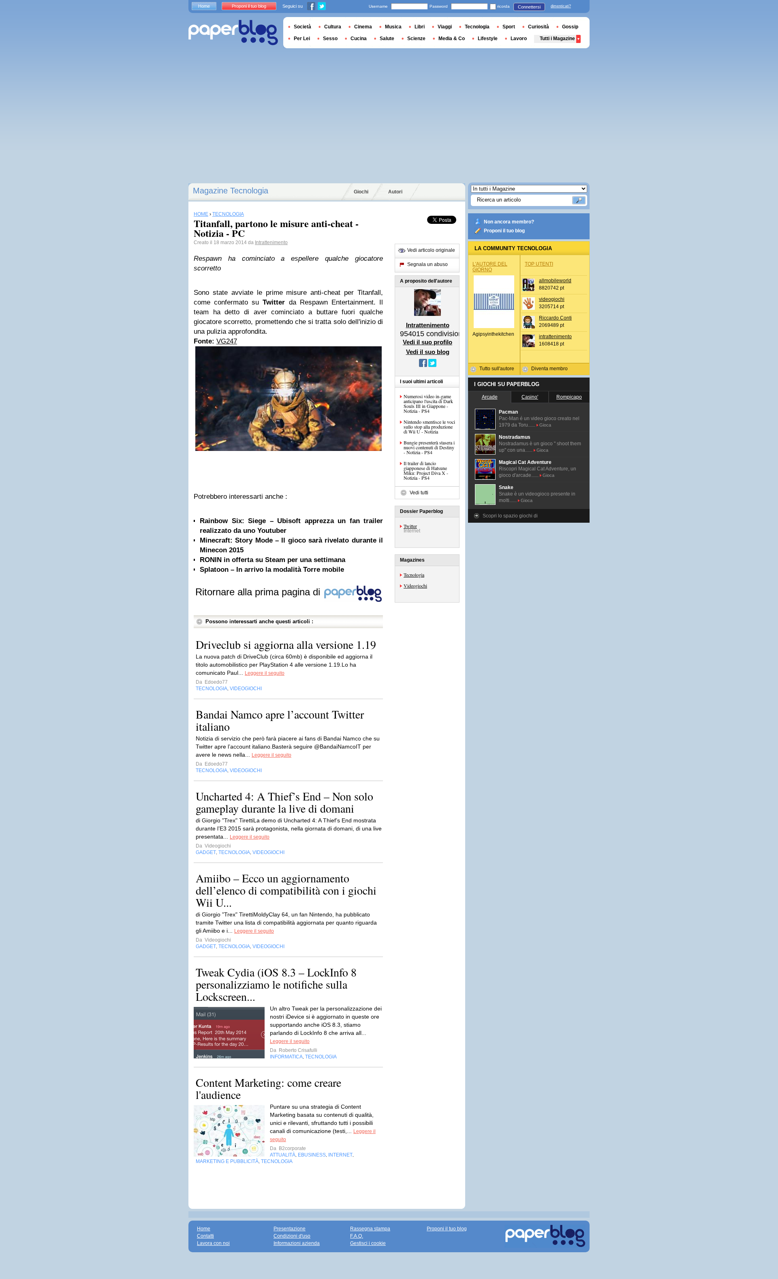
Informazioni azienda (297, 1243)
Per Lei (302, 38)
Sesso (330, 38)
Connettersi (529, 6)
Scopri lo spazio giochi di (510, 516)
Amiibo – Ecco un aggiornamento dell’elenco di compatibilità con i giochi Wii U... (286, 890)
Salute (387, 38)
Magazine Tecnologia (230, 190)
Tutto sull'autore (496, 368)
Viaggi (445, 27)
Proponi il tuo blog (504, 231)
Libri (420, 27)
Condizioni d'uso (292, 1236)
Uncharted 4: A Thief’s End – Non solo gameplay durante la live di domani (284, 802)
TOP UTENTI (539, 264)
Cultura (332, 27)
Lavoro (519, 38)
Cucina (359, 38)
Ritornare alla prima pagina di (259, 591)
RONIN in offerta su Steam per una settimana (272, 560)
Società (302, 27)
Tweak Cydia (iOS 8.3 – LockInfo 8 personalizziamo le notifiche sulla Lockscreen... (276, 984)
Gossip (570, 27)
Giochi (361, 192)
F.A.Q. (356, 1236)
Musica (393, 27)
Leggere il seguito (264, 673)
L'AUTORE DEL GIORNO (489, 267)
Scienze (416, 38)
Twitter (410, 526)
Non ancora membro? (509, 222)
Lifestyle (488, 38)
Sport (508, 27)
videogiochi (551, 299)
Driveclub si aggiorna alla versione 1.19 (286, 644)
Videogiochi (415, 585)
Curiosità (538, 27)
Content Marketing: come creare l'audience (268, 1088)
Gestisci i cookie (368, 1243)
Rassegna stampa (370, 1229)
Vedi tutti (419, 493)
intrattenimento (555, 336)
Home (204, 6)
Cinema (363, 27)
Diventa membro (549, 368)
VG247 (226, 341)
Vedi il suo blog (427, 351)
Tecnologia (414, 574)
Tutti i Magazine (557, 38)
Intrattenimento (271, 242)
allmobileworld (555, 280)
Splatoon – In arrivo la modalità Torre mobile (272, 569)
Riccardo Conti (555, 318)
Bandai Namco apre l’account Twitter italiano (280, 720)
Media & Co (451, 38)
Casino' (530, 397)
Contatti (205, 1236)
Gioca (545, 425)
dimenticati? (561, 6)
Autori (395, 192)
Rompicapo (569, 397)
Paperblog (233, 32)
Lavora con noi (213, 1243)
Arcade (490, 397)
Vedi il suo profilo (427, 342)
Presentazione (290, 1229)
